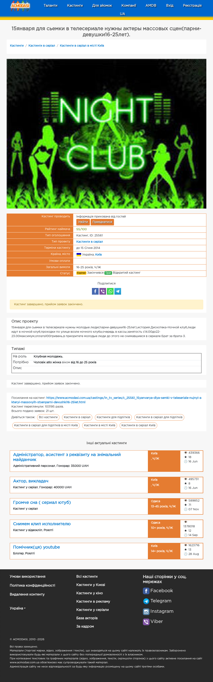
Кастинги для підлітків (113, 417)
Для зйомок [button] (102, 5)
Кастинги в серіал (41, 45)
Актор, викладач (30, 481)
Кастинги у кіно (89, 593)
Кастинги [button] (75, 5)
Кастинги (17, 45)
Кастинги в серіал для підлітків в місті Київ (46, 425)
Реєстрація (192, 5)
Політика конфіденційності (32, 585)
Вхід (169, 5)
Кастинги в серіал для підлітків (159, 417)
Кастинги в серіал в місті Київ (82, 45)
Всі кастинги (48, 417)
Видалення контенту (27, 594)
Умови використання (27, 576)
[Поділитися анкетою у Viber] (102, 291)
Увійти (83, 222)
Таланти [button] (50, 5)
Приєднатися (102, 222)
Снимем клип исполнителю (42, 524)
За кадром (85, 626)
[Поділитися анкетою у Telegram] (117, 291)
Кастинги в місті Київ (99, 425)
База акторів (87, 618)
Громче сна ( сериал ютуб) (42, 502)
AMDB (151, 5)
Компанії (128, 5)
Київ (98, 254)
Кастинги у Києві (90, 585)
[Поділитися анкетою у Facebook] (95, 291)
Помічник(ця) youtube (36, 547)
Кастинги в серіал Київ (138, 425)
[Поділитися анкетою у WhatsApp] (110, 291)
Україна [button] (16, 608)
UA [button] (122, 14)
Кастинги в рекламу (93, 601)
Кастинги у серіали (92, 610)
